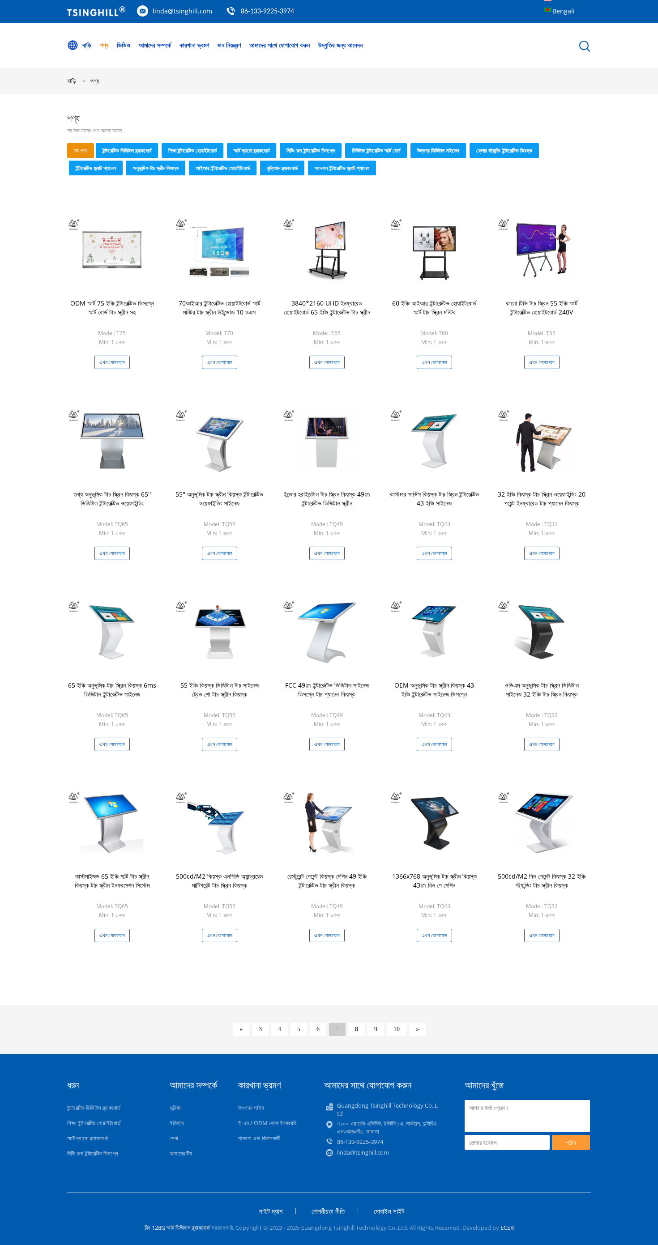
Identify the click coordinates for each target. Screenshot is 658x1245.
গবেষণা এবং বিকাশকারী (259, 1138)
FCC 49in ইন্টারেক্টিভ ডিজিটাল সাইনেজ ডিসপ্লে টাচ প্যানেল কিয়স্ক (327, 689)
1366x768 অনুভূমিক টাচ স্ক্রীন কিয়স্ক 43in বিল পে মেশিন (434, 880)
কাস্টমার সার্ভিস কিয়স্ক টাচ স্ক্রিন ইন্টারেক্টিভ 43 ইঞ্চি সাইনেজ (434, 498)
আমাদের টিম (181, 1153)
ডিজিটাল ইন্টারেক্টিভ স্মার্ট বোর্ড (376, 150)
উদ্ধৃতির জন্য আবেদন (340, 45)
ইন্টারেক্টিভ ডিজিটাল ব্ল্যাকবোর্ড (127, 150)
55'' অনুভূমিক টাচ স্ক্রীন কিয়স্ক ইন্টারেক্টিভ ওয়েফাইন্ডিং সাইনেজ (219, 498)
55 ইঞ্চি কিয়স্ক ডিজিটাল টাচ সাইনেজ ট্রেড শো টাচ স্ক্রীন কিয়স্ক (219, 689)
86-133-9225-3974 (267, 11)
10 (396, 1029)
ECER (507, 1228)
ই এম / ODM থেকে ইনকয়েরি (267, 1123)
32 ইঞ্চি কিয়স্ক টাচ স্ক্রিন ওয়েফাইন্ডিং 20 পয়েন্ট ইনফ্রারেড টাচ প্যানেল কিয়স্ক (541, 498)
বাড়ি (86, 45)
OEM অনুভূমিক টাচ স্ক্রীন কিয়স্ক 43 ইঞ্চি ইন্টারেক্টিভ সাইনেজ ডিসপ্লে (434, 689)
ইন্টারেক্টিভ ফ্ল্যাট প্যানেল (96, 168)
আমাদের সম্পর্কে (155, 45)
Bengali (563, 11)
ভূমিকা (175, 1108)
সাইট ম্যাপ (270, 1211)
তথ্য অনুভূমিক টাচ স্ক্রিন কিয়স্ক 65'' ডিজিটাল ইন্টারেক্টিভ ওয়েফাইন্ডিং (112, 498)
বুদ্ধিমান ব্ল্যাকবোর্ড (282, 168)
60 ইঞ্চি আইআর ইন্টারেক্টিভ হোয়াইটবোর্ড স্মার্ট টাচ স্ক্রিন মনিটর (434, 307)
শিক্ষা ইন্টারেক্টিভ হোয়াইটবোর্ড (192, 150)
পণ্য (104, 45)
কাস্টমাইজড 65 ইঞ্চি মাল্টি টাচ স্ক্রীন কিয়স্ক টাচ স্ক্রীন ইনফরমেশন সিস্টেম (112, 880)
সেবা (174, 1138)
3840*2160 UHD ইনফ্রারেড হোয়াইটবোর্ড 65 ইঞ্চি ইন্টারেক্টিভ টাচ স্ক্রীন (327, 307)
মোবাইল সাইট (389, 1211)
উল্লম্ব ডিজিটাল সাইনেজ (438, 150)
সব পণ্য (80, 150)
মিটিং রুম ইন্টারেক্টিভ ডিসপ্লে (310, 150)
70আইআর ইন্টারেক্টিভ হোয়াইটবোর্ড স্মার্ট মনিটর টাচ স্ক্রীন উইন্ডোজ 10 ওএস (220, 307)
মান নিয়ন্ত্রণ (229, 45)
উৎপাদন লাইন (251, 1108)
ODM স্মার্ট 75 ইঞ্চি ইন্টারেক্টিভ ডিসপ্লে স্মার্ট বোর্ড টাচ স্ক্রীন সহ (112, 307)
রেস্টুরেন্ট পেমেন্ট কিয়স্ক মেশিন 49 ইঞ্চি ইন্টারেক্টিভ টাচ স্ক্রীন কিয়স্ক (327, 880)
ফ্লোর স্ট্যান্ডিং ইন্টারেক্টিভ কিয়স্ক (504, 150)
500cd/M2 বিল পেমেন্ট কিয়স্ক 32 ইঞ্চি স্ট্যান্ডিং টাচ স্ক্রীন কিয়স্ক (541, 880)
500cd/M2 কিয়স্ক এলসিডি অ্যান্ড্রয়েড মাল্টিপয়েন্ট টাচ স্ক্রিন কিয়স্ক (219, 880)
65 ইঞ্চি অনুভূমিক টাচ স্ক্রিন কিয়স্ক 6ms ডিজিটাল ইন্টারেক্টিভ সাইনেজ (112, 689)
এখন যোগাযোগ (112, 362)
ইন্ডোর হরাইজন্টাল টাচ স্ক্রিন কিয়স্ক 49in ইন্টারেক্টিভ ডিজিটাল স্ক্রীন (327, 498)
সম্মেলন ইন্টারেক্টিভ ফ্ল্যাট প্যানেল (342, 168)
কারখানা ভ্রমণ (194, 45)
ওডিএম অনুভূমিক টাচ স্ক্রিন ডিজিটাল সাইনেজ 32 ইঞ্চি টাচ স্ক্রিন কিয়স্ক (542, 689)
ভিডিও (123, 45)
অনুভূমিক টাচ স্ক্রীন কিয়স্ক (156, 168)
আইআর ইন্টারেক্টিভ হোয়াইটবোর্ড (223, 168)
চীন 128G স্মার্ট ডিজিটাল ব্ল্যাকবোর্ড (177, 1228)
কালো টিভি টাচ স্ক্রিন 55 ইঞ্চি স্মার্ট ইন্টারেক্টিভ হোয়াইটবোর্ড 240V (541, 307)
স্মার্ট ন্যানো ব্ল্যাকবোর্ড (251, 150)
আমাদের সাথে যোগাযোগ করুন (279, 45)
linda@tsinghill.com (182, 11)
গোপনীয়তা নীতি (328, 1211)
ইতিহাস (177, 1123)
